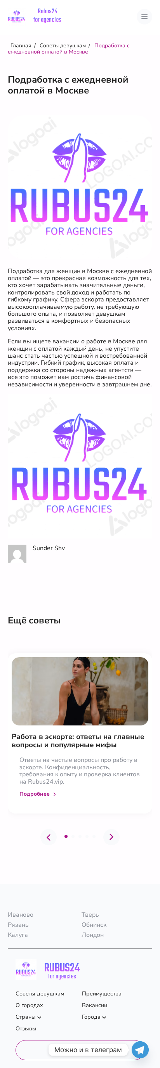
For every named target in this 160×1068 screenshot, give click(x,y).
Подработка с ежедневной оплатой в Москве (69, 48)
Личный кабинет (80, 1050)
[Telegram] (140, 1049)
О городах (29, 1005)
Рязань (18, 924)
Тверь (90, 914)
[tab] (66, 836)
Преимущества (102, 993)
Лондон (93, 934)
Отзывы (26, 1028)
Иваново (20, 914)
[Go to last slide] (48, 837)
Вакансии (94, 1005)
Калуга (18, 934)
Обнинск (94, 924)
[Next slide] (111, 837)
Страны (26, 1017)
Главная (20, 45)
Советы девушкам (63, 45)
